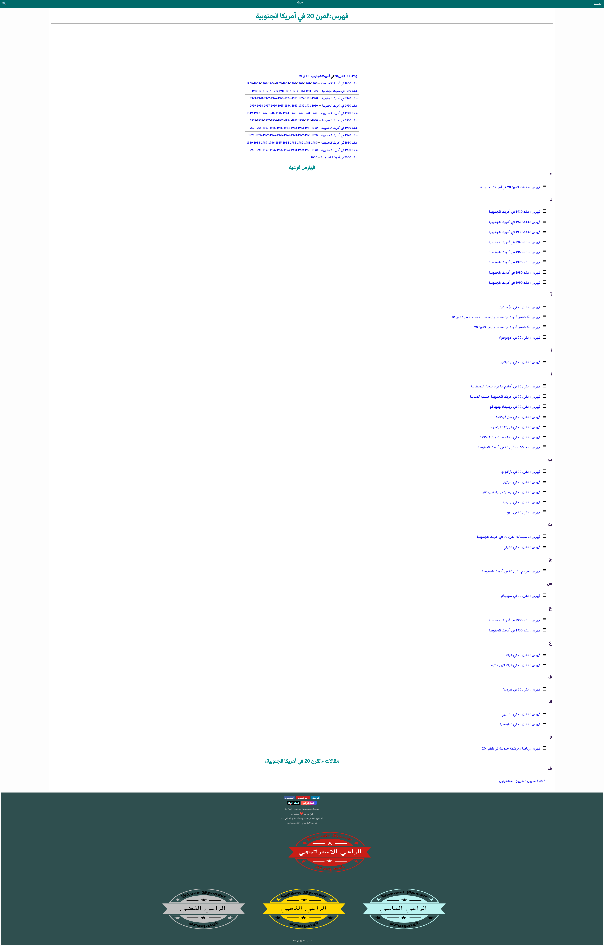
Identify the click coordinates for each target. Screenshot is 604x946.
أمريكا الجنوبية (320, 76)
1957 (267, 120)
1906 (271, 83)
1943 (293, 113)
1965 (280, 127)
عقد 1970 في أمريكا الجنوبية (339, 135)
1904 (286, 83)
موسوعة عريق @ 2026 (302, 940)
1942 (300, 113)
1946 (271, 113)
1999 (251, 150)
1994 (287, 150)
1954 (288, 120)
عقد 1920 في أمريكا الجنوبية (340, 98)
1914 (288, 90)
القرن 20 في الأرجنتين (514, 307)
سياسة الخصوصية (311, 809)
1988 (257, 142)
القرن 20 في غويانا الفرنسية (510, 427)
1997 (266, 150)
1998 (258, 150)
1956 (274, 120)
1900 (314, 83)
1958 (260, 120)
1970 (315, 135)
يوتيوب (302, 797)
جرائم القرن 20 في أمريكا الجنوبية (506, 571)
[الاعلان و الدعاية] (302, 852)
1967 (266, 127)
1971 (307, 135)
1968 (258, 127)
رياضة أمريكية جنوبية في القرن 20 (506, 748)
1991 (307, 150)
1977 (266, 135)
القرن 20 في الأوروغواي (514, 337)
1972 (301, 135)
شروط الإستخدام (309, 822)
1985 (279, 142)
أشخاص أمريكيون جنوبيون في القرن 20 (502, 327)
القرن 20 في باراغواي (515, 471)
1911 (308, 90)
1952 (301, 120)
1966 (273, 127)
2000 (314, 157)
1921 (308, 98)
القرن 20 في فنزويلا (516, 689)
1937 (267, 105)
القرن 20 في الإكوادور (515, 362)
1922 (301, 98)
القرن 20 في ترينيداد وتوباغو (510, 406)
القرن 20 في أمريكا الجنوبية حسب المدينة (500, 396)
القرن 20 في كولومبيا (515, 724)
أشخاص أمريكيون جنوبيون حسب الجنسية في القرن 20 (490, 317)
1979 (251, 135)
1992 (301, 150)
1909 (250, 83)
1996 (273, 150)
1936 (274, 105)
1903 (293, 83)
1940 (314, 113)
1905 (279, 83)
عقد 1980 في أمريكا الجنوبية (339, 142)
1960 (315, 127)
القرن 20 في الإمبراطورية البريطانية (505, 492)
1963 (294, 127)
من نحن (297, 809)
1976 (273, 135)
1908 (257, 83)
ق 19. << (352, 76)
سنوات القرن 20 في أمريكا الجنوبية (505, 187)
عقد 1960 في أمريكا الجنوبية (339, 127)
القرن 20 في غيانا (518, 655)
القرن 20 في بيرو (518, 512)
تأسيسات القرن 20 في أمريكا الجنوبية (503, 536)
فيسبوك (289, 797)
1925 (281, 98)
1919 (254, 90)
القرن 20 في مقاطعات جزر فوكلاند (505, 437)
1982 (300, 142)
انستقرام (309, 802)
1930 (315, 105)
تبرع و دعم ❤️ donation (302, 813)
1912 (302, 90)
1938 (260, 105)
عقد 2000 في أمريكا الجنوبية (339, 157)
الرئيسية (597, 4)
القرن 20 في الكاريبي (516, 714)
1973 (294, 135)
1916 (275, 90)
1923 (294, 98)
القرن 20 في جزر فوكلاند (512, 417)
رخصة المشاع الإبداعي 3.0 (292, 818)
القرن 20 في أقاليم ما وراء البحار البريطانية (500, 386)
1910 (315, 90)
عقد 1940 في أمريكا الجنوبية (339, 113)
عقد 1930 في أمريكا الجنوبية (340, 105)
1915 (282, 90)
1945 (279, 113)
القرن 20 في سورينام (515, 595)
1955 (281, 120)
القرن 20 (340, 76)
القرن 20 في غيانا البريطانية (510, 665)
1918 (261, 90)
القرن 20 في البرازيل (516, 482)
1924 (288, 98)
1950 (315, 120)
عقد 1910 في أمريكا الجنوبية (340, 90)
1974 (287, 135)
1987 (264, 142)
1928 (260, 98)
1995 (280, 150)
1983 (293, 142)
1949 (250, 113)
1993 (294, 150)
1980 (314, 142)
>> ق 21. (304, 76)
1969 (251, 127)
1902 (300, 83)
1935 (281, 105)
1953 (294, 120)
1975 (280, 135)
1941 (307, 113)
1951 (308, 120)
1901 (307, 83)
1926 (274, 98)
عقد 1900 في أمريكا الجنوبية (339, 83)
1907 (264, 83)
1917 (268, 90)
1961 (307, 127)
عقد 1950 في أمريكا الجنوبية (340, 120)
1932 (301, 105)
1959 (253, 120)
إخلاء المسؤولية (293, 822)
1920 (315, 98)
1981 (307, 142)
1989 (250, 142)
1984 (286, 142)
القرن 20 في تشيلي (517, 547)
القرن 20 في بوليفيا (516, 502)
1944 (286, 113)
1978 (259, 135)
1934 (288, 105)
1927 (267, 98)
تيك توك (293, 802)
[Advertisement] (302, 48)
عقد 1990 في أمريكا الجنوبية (339, 150)
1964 (287, 127)
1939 (253, 105)
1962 (301, 127)
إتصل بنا (288, 809)
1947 (264, 113)
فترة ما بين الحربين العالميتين (521, 781)
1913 (295, 90)
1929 (253, 98)
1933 (294, 105)
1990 (315, 150)
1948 (257, 113)
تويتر (315, 797)
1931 (308, 105)
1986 (271, 142)
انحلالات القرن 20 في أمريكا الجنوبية (504, 447)
